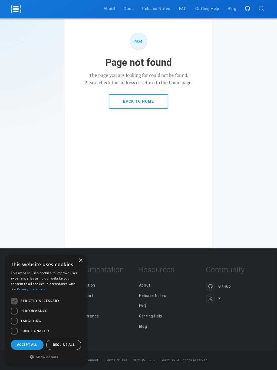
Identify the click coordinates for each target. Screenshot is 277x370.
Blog (143, 326)
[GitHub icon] (247, 8)
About (144, 285)
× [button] (80, 260)
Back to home (138, 101)
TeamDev (167, 360)
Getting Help (150, 316)
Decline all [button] (64, 344)
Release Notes (152, 295)
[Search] (261, 8)
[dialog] (46, 310)
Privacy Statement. (32, 289)
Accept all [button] (27, 344)
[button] (46, 356)
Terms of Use (116, 360)
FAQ (142, 305)
